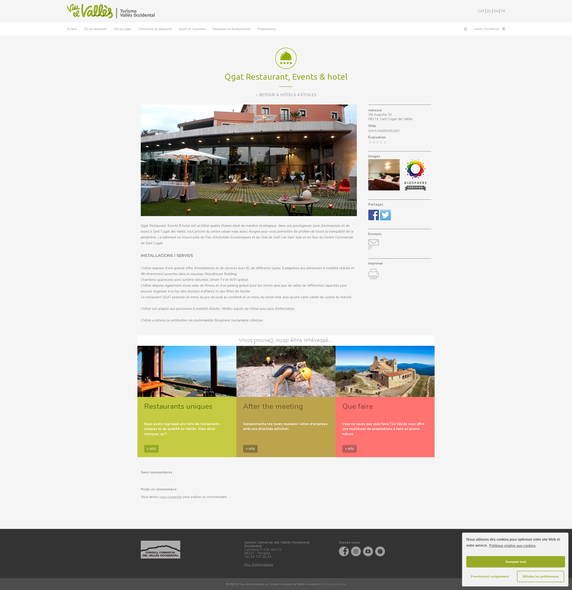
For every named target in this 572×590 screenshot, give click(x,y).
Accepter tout (515, 561)
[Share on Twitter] (385, 215)
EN (496, 11)
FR (503, 11)
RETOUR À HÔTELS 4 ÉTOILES (286, 95)
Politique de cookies (333, 584)
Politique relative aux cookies (512, 546)
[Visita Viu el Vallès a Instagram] (356, 551)
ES (489, 11)
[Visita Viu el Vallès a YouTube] (368, 551)
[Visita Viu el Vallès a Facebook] (344, 551)
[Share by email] (373, 244)
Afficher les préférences (540, 576)
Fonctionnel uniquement (490, 576)
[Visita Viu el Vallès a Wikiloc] (380, 551)
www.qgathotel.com (384, 130)
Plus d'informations (258, 565)
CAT (481, 11)
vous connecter (170, 497)
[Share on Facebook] (373, 215)
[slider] (377, 142)
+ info (151, 448)
